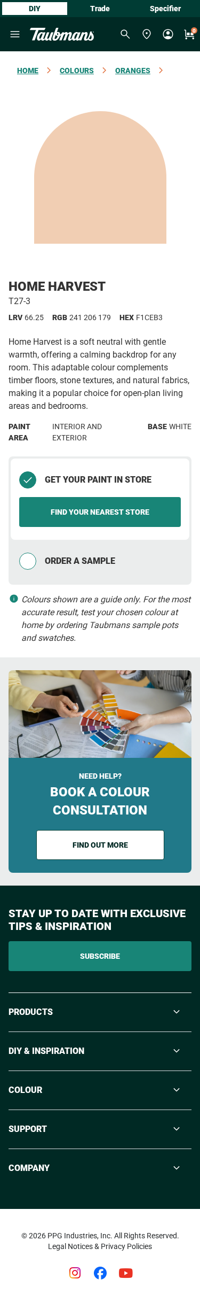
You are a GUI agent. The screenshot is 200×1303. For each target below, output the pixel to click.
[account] (168, 34)
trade (100, 8)
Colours (77, 70)
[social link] (74, 1273)
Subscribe (100, 956)
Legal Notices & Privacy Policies (100, 1246)
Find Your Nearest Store (100, 512)
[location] (146, 34)
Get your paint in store (98, 480)
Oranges (132, 70)
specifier (165, 8)
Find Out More (100, 845)
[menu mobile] (15, 34)
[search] (125, 34)
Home (27, 70)
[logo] (62, 34)
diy (35, 8)
